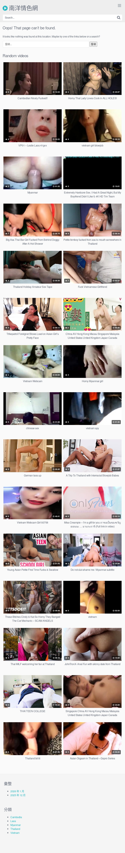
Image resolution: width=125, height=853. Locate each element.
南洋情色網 (23, 8)
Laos (13, 821)
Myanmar (15, 825)
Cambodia (16, 817)
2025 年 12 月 (18, 795)
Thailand (15, 829)
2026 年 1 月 (17, 791)
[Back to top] (119, 846)
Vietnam (15, 833)
